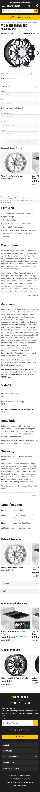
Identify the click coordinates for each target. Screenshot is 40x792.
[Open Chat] (29, 6)
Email (4, 719)
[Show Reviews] (31, 33)
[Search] (36, 11)
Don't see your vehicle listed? (12, 108)
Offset (3, 130)
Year (2, 83)
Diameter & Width (6, 113)
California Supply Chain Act (15, 782)
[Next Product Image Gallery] (38, 52)
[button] (20, 744)
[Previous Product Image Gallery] (2, 52)
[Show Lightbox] (20, 52)
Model (3, 100)
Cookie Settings (28, 782)
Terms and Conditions (20, 785)
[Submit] (35, 723)
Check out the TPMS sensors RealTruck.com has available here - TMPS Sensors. (18, 374)
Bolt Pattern (4, 122)
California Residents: (15, 528)
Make (2, 91)
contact (27, 434)
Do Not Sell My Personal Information (20, 779)
